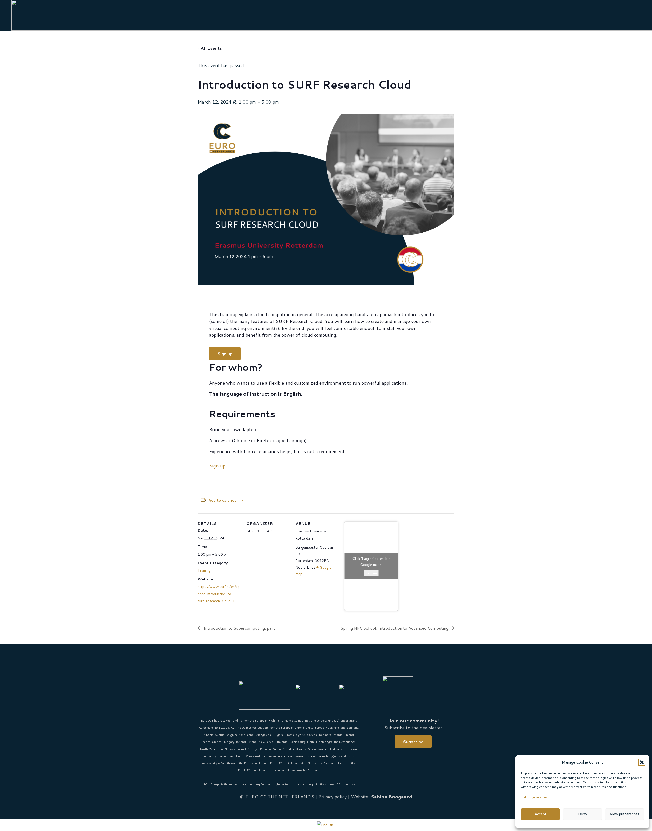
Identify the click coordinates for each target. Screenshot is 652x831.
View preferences (624, 814)
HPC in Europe (210, 784)
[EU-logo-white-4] (264, 695)
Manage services (535, 797)
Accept (540, 814)
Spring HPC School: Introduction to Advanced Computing (395, 628)
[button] (641, 762)
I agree (371, 572)
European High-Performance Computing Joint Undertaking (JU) (297, 721)
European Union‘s (293, 728)
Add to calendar (223, 500)
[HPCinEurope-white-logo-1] (358, 695)
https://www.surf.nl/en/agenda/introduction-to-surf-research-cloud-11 (219, 593)
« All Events (210, 48)
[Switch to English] (326, 824)
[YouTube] (333, 668)
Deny (582, 814)
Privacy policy (332, 796)
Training (204, 570)
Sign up (217, 465)
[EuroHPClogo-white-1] (314, 695)
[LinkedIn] (319, 668)
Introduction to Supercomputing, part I (240, 628)
